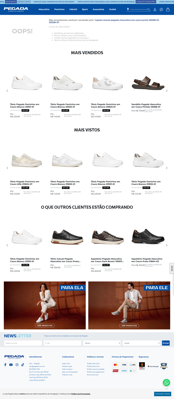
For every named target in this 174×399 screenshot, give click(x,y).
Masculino (44, 9)
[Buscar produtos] (149, 9)
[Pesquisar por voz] (128, 8)
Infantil (73, 9)
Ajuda (172, 268)
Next (166, 90)
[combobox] (138, 9)
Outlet (112, 9)
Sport (85, 9)
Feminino (59, 9)
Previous (7, 90)
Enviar (166, 343)
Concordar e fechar (162, 394)
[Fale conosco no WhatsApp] (166, 382)
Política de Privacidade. (81, 394)
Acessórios (98, 9)
